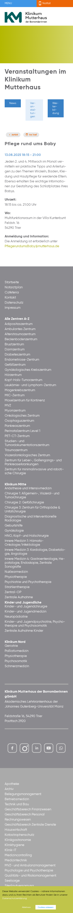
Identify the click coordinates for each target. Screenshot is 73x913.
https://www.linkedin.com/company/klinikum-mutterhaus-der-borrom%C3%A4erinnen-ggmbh (37, 749)
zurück (15, 135)
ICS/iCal (33, 135)
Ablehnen (26, 907)
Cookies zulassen (46, 907)
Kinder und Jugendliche (23, 602)
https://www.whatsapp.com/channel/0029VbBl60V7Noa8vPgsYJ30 (61, 748)
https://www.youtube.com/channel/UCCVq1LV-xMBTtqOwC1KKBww (49, 749)
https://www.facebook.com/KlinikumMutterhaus (12, 748)
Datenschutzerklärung (14, 898)
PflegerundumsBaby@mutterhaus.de (32, 246)
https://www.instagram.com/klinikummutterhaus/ (24, 748)
